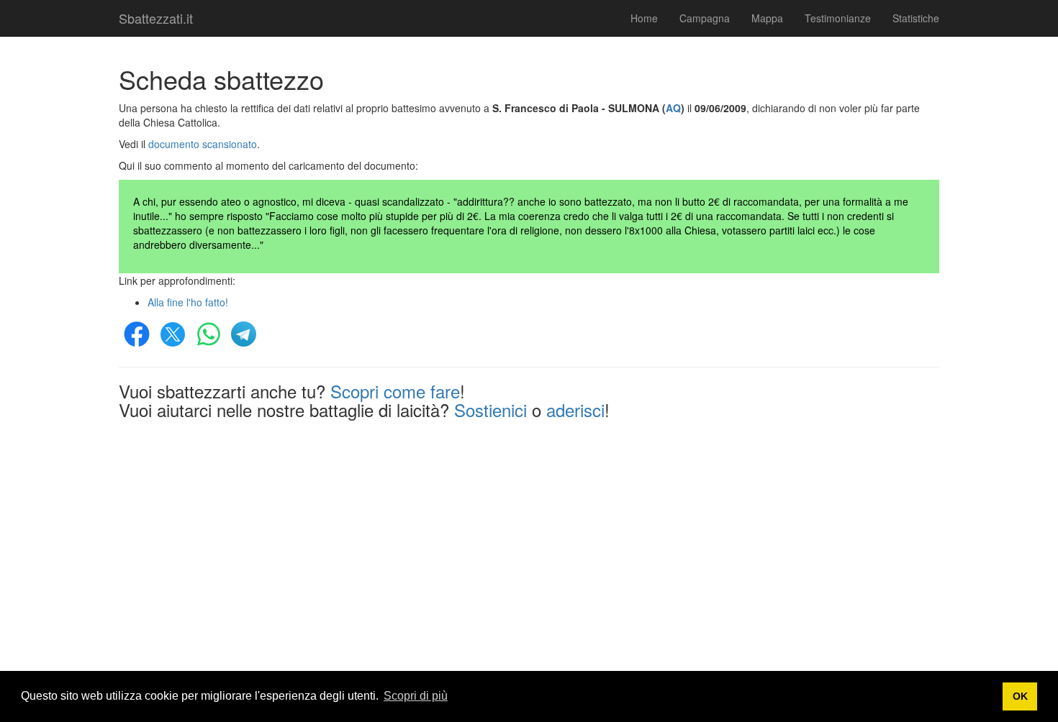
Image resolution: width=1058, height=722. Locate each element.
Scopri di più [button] (416, 696)
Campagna (704, 18)
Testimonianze (838, 18)
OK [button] (1020, 696)
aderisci (575, 409)
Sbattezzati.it (156, 18)
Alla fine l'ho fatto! (188, 302)
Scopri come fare (395, 390)
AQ (673, 108)
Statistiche (915, 18)
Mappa (767, 18)
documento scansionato (202, 144)
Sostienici (490, 409)
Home (644, 18)
